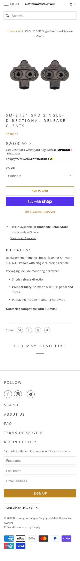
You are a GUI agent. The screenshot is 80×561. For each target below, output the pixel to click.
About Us (14, 414)
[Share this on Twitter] (19, 330)
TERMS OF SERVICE (23, 433)
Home (11, 31)
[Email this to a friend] (46, 330)
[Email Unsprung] (31, 394)
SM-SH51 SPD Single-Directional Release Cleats (36, 120)
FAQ (8, 423)
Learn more (13, 153)
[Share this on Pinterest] (37, 330)
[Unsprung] (40, 4)
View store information (23, 238)
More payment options (40, 211)
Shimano (12, 134)
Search (12, 405)
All (19, 31)
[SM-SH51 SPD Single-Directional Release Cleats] (40, 75)
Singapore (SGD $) (20, 508)
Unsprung (19, 518)
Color (10, 168)
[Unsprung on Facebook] (9, 394)
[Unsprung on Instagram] (19, 394)
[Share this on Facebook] (28, 330)
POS (6, 527)
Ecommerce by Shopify (27, 527)
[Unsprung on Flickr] (25, 394)
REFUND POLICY (20, 442)
